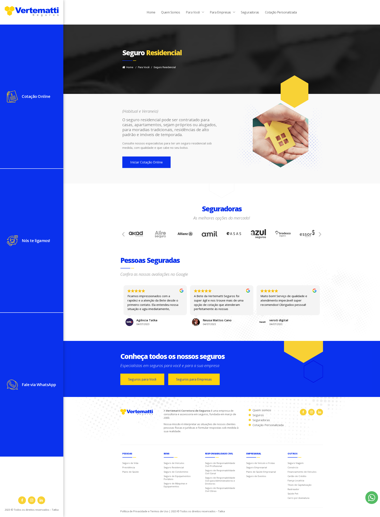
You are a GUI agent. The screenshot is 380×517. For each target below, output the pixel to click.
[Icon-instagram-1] (31, 500)
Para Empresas (220, 12)
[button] (123, 234)
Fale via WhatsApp (39, 384)
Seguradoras (250, 12)
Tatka (55, 509)
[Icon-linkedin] (41, 500)
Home (151, 12)
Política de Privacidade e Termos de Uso (144, 511)
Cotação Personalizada (281, 12)
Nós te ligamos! (36, 240)
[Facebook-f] (22, 500)
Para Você (193, 12)
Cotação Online (36, 96)
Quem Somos (170, 12)
